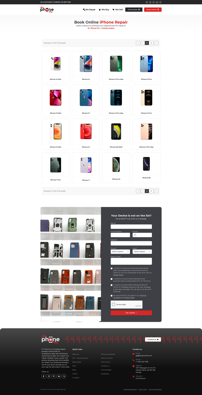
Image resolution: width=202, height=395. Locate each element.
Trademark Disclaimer (130, 389)
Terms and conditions (155, 389)
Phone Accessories (108, 354)
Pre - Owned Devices (80, 358)
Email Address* (116, 232)
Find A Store (105, 362)
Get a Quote (131, 313)
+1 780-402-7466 (142, 362)
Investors (75, 378)
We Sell (118, 9)
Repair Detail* (116, 257)
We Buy (104, 9)
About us (75, 354)
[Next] (156, 43)
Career (74, 374)
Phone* (135, 232)
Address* (114, 240)
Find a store (134, 10)
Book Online (153, 10)
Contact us (153, 339)
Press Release (106, 370)
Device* (113, 248)
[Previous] (138, 43)
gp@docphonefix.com (144, 356)
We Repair (89, 9)
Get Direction (141, 378)
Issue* (135, 248)
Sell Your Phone (107, 358)
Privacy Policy (118, 275)
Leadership (105, 374)
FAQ (74, 366)
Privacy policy (143, 389)
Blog (74, 370)
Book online (76, 362)
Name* (113, 223)
